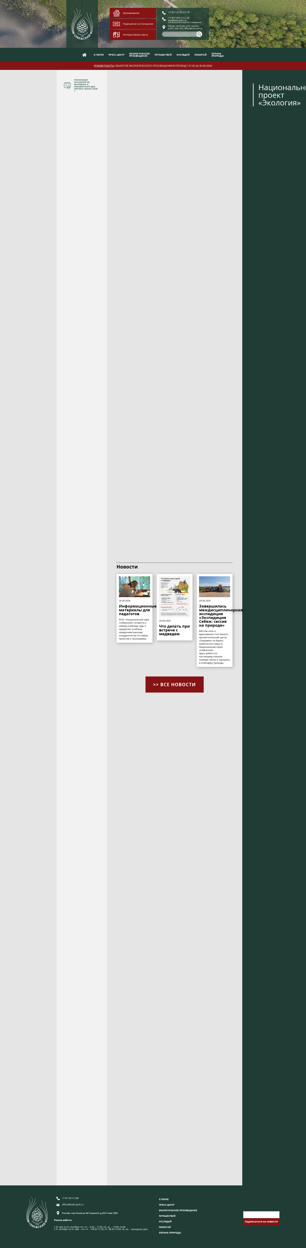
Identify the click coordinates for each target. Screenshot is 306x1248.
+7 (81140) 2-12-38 (178, 17)
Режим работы (104, 66)
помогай (200, 54)
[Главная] (84, 55)
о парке (99, 54)
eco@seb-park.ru (177, 20)
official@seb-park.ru (73, 1204)
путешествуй (163, 54)
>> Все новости (174, 684)
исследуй (183, 54)
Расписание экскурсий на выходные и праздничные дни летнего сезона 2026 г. (86, 85)
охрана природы (170, 1232)
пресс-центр (116, 54)
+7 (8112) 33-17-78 (178, 12)
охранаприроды (217, 54)
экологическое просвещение (178, 1210)
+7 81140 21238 (70, 1198)
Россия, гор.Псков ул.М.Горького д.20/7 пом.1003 (90, 1213)
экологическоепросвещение (139, 54)
